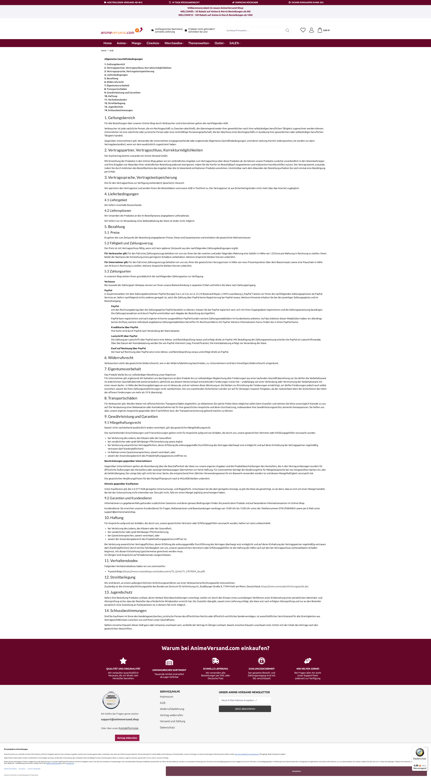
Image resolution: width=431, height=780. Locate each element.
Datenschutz (167, 727)
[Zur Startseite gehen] (122, 30)
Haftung (112, 96)
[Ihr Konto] (311, 30)
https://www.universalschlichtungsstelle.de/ (284, 586)
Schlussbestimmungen (120, 110)
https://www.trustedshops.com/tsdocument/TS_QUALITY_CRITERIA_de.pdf (164, 571)
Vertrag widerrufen (127, 738)
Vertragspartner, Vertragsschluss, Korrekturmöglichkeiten (139, 67)
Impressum (166, 696)
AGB (162, 702)
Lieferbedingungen (117, 75)
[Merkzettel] (303, 30)
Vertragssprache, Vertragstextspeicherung (130, 71)
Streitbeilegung (116, 103)
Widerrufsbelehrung (172, 708)
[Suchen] (287, 30)
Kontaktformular (129, 728)
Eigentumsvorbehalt (118, 85)
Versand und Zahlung (172, 721)
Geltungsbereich (116, 64)
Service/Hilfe (170, 691)
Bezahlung (112, 78)
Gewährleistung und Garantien (123, 92)
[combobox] (254, 30)
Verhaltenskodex (117, 99)
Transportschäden (117, 89)
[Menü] (426, 748)
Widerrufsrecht (115, 82)
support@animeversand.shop (120, 719)
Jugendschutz (115, 106)
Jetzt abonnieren (245, 708)
